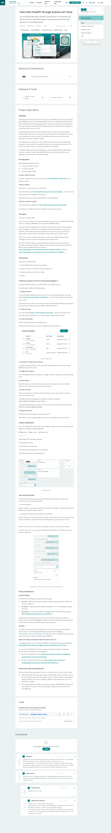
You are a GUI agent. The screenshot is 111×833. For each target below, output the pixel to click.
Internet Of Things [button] (47, 30)
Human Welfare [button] (35, 30)
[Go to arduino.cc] (2, 2)
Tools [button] (65, 30)
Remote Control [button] (58, 30)
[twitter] (62, 26)
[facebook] (57, 26)
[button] (65, 26)
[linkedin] (59, 26)
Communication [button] (24, 30)
